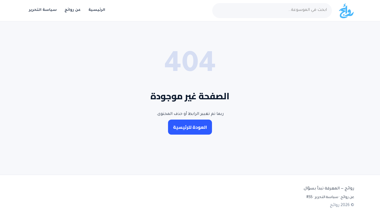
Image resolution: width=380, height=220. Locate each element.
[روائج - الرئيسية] (346, 11)
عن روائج (73, 10)
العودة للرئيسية (190, 127)
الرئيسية (96, 10)
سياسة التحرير (43, 10)
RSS (310, 197)
